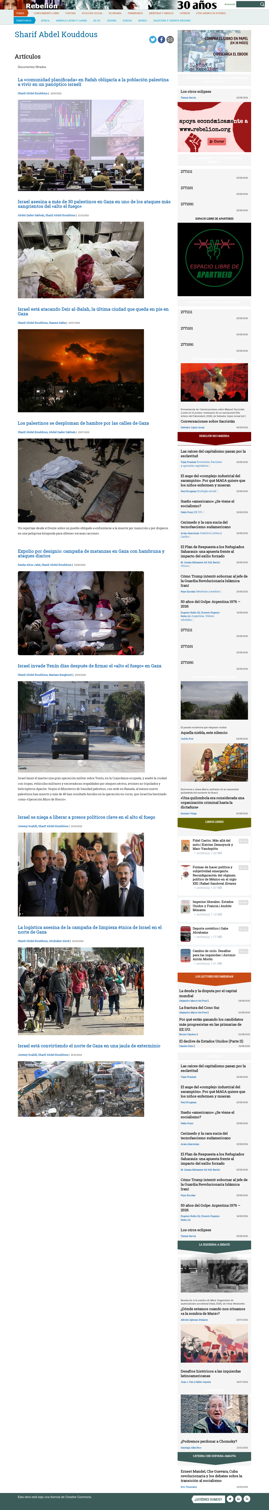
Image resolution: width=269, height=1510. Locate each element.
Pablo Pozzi (187, 512)
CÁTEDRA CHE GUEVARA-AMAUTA (214, 1456)
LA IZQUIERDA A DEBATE (214, 1244)
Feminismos (135, 13)
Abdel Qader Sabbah (31, 215)
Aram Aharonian (190, 533)
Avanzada (229, 4)
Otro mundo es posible (211, 13)
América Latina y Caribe (71, 20)
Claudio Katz (186, 1046)
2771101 (187, 187)
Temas (20, 13)
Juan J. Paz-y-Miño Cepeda (196, 1381)
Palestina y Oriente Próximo (172, 20)
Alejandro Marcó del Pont (193, 1000)
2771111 (186, 171)
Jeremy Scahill (27, 826)
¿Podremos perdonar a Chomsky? (209, 1441)
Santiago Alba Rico (191, 1447)
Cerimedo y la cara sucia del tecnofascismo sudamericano (206, 524)
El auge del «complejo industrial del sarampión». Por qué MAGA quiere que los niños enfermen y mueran (213, 480)
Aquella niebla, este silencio (204, 732)
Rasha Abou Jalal (29, 564)
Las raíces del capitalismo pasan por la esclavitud (213, 453)
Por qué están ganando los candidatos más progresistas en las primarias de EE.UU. (211, 1024)
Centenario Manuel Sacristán (214, 359)
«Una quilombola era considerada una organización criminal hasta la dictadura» (212, 802)
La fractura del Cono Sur (199, 1007)
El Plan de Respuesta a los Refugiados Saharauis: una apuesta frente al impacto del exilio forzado (212, 551)
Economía (115, 13)
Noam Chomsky (214, 1390)
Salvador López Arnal (192, 427)
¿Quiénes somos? (208, 1499)
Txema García (188, 97)
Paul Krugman (188, 491)
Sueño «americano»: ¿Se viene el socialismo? (207, 503)
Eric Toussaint (189, 1486)
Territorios (23, 20)
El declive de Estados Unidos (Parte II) (211, 1041)
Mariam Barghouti (60, 674)
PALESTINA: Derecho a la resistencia (214, 302)
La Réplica (214, 1056)
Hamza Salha (57, 322)
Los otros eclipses (196, 91)
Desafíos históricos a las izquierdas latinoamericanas (211, 1373)
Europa (127, 20)
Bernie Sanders (187, 1034)
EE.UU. (97, 20)
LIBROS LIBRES (214, 821)
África (45, 20)
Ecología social (92, 13)
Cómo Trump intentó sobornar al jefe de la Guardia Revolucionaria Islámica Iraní (214, 581)
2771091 (187, 204)
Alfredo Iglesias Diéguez (194, 1319)
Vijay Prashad (188, 462)
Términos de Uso (104, 1497)
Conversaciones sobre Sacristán (208, 421)
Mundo (142, 20)
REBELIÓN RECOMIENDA (214, 435)
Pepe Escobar (188, 591)
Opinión (185, 13)
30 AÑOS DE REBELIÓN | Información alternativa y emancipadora (215, 79)
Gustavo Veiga (188, 813)
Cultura (70, 13)
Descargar (243, 841)
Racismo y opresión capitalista (201, 463)
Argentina (197, 616)
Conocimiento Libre (46, 13)
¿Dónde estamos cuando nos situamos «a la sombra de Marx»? (213, 1311)
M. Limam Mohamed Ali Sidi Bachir (200, 562)
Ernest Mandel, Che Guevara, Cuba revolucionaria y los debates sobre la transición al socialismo (211, 1476)
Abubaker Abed (59, 941)
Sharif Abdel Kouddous (33, 93)
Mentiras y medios (161, 13)
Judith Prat (187, 738)
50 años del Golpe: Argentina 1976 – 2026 (210, 604)
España (111, 20)
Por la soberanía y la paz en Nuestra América (215, 159)
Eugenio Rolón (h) (190, 612)
